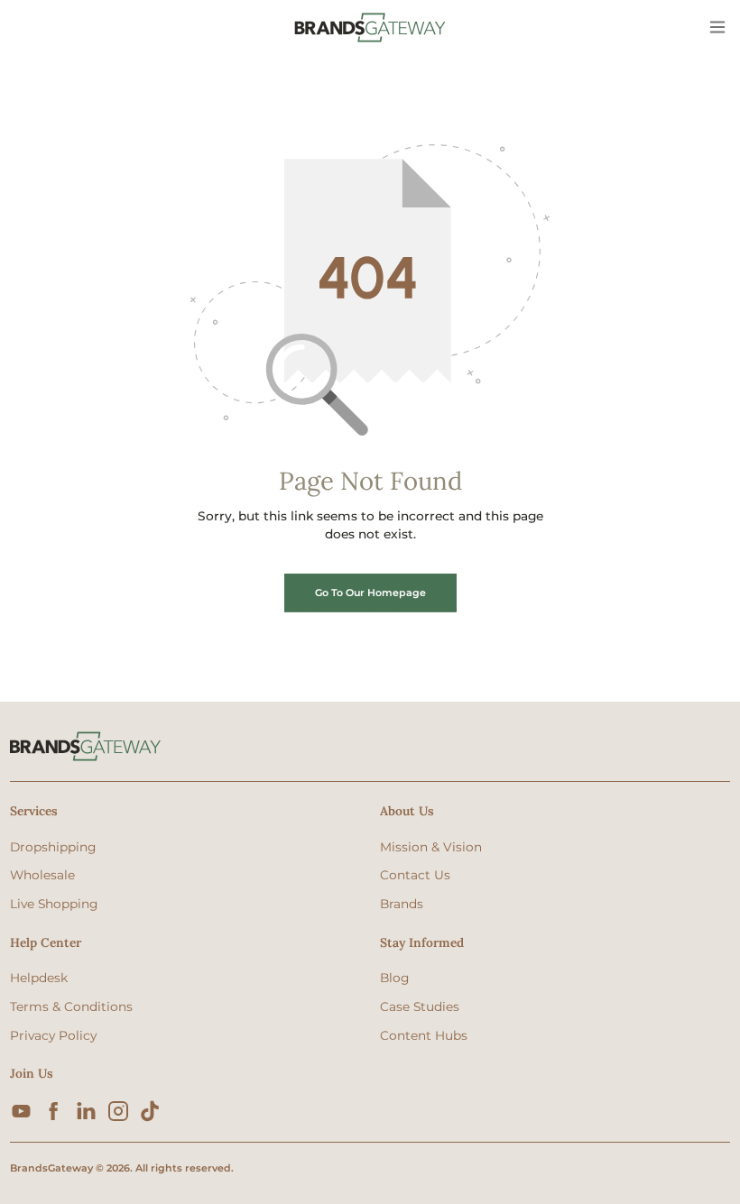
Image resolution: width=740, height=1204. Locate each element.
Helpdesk (39, 977)
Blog (394, 977)
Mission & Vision (431, 847)
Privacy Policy (53, 1035)
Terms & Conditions (71, 1006)
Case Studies (419, 1006)
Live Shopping (53, 903)
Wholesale (42, 875)
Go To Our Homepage (370, 592)
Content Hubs (423, 1035)
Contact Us (415, 875)
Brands (401, 903)
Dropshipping (53, 847)
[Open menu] (718, 28)
